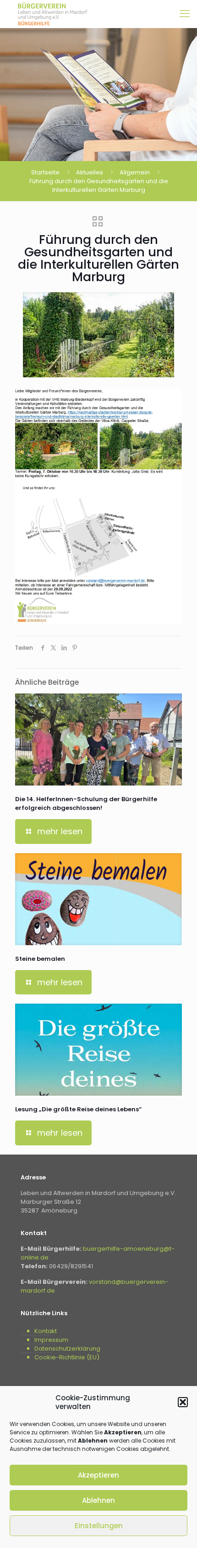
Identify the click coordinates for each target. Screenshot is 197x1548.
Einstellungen (99, 1526)
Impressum (51, 1339)
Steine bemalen (40, 958)
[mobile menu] (184, 14)
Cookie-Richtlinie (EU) (66, 1357)
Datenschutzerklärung (67, 1348)
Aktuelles (89, 172)
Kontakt (45, 1331)
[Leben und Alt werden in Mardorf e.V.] (52, 14)
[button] (182, 1402)
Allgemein (135, 172)
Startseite (45, 172)
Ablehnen (98, 1500)
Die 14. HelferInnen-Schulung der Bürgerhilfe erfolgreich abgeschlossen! (86, 803)
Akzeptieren (98, 1475)
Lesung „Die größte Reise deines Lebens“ (78, 1109)
